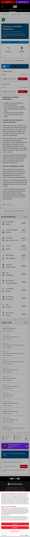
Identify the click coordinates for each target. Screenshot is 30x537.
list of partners (8, 518)
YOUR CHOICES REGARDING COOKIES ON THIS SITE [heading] (15, 493)
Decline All (15, 527)
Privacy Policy (4, 535)
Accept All (15, 524)
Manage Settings (15, 531)
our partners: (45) (8, 507)
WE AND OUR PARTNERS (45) (8, 506)
